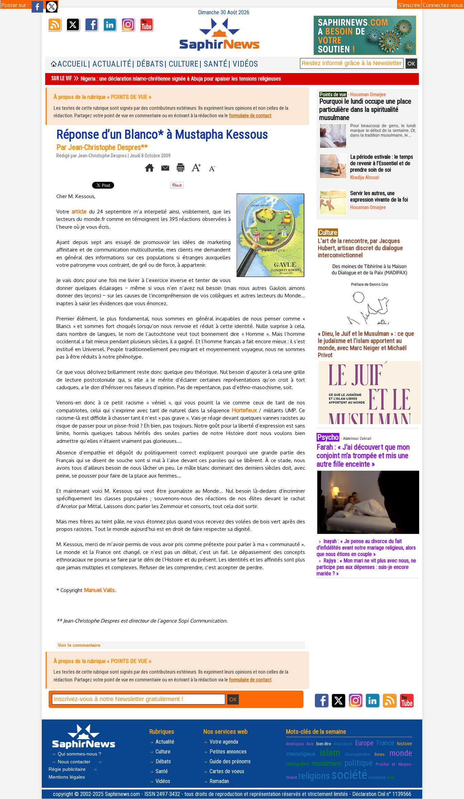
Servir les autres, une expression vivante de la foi (379, 196)
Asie (310, 744)
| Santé (213, 64)
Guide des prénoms (229, 761)
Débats (162, 761)
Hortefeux (244, 410)
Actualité (164, 742)
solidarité (377, 777)
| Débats (148, 64)
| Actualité (109, 64)
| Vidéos (243, 64)
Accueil (72, 64)
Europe (364, 743)
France (385, 743)
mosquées (297, 763)
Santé (161, 771)
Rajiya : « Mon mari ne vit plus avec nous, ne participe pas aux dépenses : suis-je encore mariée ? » (366, 567)
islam (330, 752)
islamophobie (357, 754)
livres (380, 754)
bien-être (323, 744)
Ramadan (218, 781)
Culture (162, 751)
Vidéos (162, 781)
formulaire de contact (250, 115)
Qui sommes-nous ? (78, 754)
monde (400, 753)
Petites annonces (227, 751)
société (349, 775)
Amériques (295, 744)
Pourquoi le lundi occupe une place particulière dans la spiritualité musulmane (365, 109)
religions (314, 775)
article (79, 211)
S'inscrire (409, 5)
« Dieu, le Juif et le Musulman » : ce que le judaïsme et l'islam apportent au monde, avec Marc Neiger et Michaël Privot (366, 344)
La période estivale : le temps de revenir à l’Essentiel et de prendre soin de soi (381, 163)
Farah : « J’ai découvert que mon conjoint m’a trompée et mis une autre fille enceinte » (363, 455)
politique (359, 763)
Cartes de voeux (226, 771)
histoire (404, 744)
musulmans (327, 763)
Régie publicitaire (68, 769)
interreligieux (300, 753)
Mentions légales (67, 777)
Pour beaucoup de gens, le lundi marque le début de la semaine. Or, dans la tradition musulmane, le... (383, 130)
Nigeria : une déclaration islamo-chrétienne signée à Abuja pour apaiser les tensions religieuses (181, 78)
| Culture (181, 64)
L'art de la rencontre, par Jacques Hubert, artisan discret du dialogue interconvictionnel (360, 248)
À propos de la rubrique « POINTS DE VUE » (102, 96)
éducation (343, 743)
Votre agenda (223, 742)
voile (390, 777)
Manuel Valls (99, 590)
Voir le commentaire (79, 645)
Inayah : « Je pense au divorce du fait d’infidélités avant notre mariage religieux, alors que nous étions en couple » (366, 547)
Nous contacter (74, 761)
